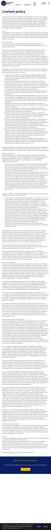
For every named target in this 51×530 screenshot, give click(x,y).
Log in (49, 3)
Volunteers (18, 4)
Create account (44, 3)
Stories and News (35, 4)
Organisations (27, 4)
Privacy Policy (25, 528)
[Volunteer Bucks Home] (7, 3)
